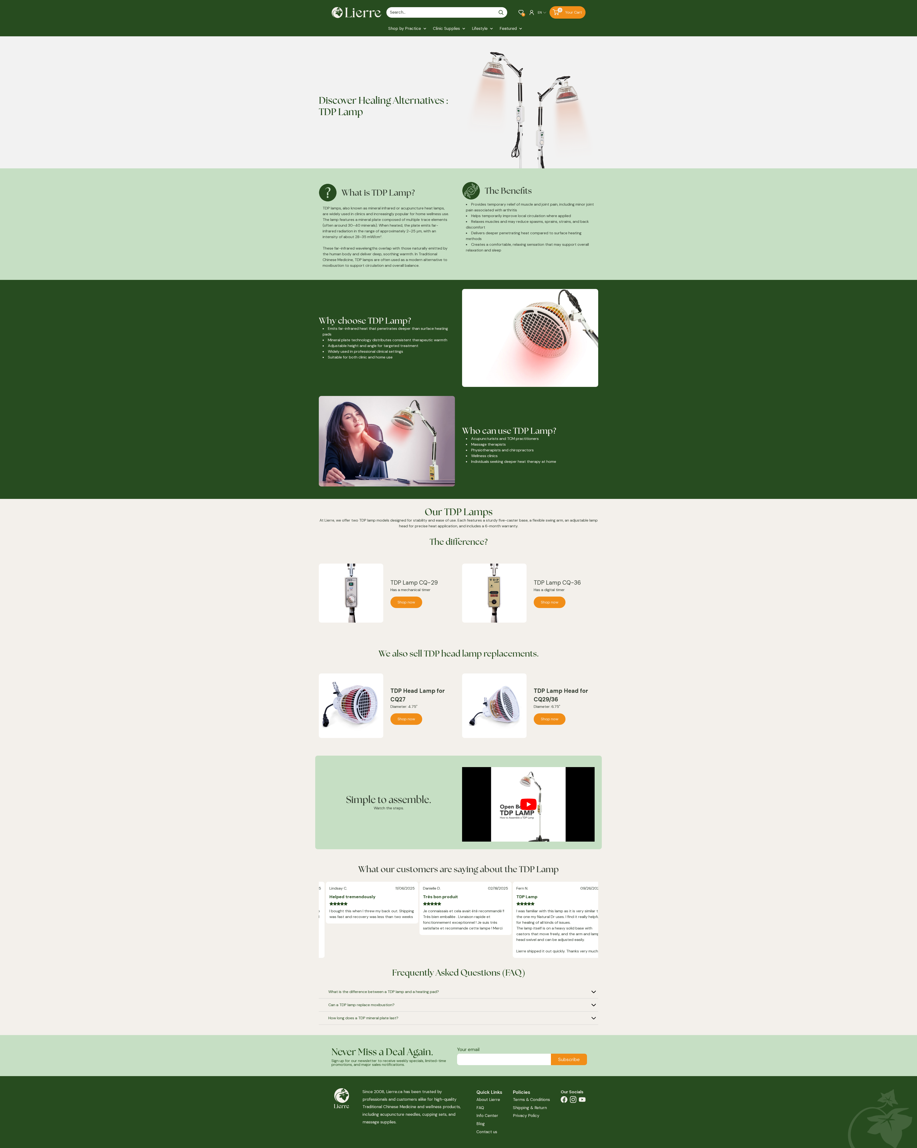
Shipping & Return (530, 1107)
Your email (468, 1049)
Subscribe (569, 1059)
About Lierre (488, 1099)
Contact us (486, 1131)
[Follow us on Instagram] (573, 1100)
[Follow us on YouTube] (582, 1100)
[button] (521, 12)
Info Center (487, 1115)
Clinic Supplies (446, 28)
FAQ (480, 1107)
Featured (508, 28)
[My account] (532, 12)
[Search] (501, 12)
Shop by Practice (404, 28)
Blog (480, 1123)
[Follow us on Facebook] (564, 1100)
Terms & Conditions (531, 1099)
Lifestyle (480, 28)
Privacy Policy (526, 1115)
